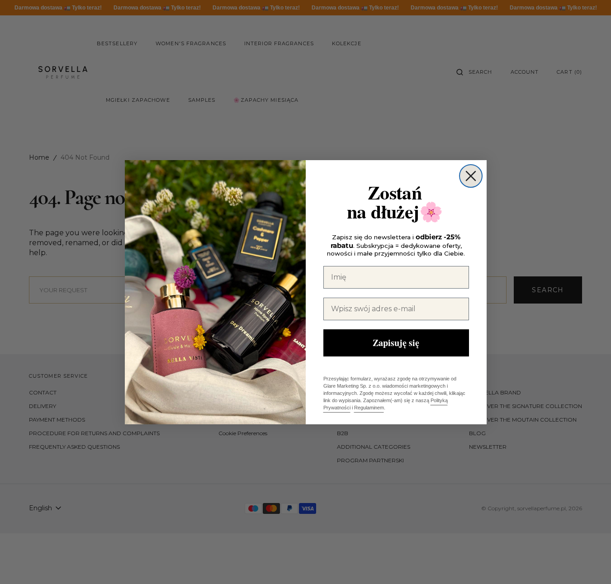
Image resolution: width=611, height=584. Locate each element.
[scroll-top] (590, 563)
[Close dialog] (470, 176)
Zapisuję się (396, 342)
